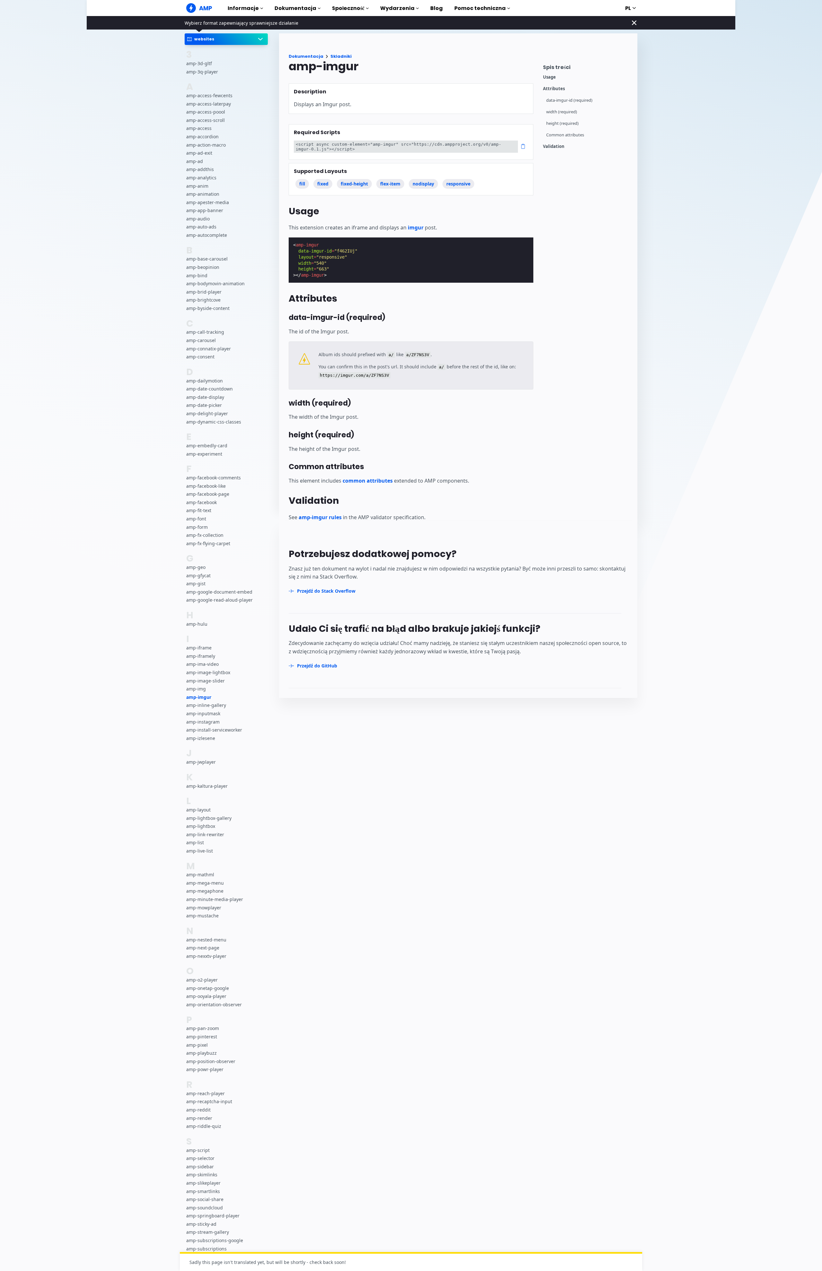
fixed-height (354, 184)
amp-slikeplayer (203, 1183)
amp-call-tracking (205, 332)
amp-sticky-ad (201, 1224)
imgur (416, 227)
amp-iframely (200, 656)
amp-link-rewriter (205, 834)
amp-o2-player (202, 980)
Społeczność (348, 8)
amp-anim (197, 186)
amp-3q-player (202, 72)
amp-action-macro (206, 145)
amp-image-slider (205, 681)
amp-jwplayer (201, 762)
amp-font (196, 519)
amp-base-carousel (207, 259)
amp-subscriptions (206, 1249)
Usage (549, 77)
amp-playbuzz (201, 1053)
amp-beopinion (202, 267)
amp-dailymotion (204, 381)
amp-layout (198, 810)
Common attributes (565, 135)
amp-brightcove (203, 300)
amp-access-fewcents (209, 95)
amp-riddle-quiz (203, 1126)
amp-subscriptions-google (214, 1240)
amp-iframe (199, 648)
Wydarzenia (397, 8)
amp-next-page (202, 948)
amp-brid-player (204, 292)
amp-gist (196, 584)
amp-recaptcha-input (209, 1102)
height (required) (562, 123)
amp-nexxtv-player (206, 956)
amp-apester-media (207, 202)
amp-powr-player (204, 1070)
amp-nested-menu (206, 940)
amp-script (198, 1150)
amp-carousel (201, 340)
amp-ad (194, 161)
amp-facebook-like (206, 486)
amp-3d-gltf (199, 63)
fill (302, 184)
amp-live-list (199, 851)
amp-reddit (198, 1110)
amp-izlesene (200, 738)
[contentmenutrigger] (587, 68)
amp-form (197, 527)
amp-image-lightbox (208, 672)
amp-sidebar (200, 1167)
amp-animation (202, 194)
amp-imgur (198, 697)
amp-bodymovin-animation (215, 284)
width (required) (561, 112)
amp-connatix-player (208, 349)
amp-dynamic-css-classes (213, 422)
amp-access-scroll (205, 120)
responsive (458, 184)
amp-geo (196, 567)
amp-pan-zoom (202, 1029)
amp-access (199, 128)
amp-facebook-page (207, 494)
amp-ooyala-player (206, 996)
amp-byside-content (208, 308)
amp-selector (200, 1158)
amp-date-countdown (209, 389)
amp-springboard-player (213, 1216)
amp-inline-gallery (206, 705)
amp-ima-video (202, 664)
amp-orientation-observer (214, 1004)
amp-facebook (201, 502)
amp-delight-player (207, 413)
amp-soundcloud (204, 1208)
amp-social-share (204, 1199)
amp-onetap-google (207, 988)
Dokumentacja (295, 8)
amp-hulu (196, 624)
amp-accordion (202, 136)
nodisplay (423, 184)
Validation (553, 146)
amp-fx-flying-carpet (208, 543)
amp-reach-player (205, 1093)
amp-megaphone (204, 891)
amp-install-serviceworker (214, 730)
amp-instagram (203, 722)
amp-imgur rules (320, 517)
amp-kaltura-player (207, 786)
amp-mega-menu (205, 883)
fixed (322, 184)
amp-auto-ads (201, 227)
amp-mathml (200, 875)
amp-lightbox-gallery (209, 818)
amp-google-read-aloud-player (219, 600)
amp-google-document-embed (219, 592)
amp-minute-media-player (214, 899)
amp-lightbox (200, 826)
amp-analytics (201, 178)
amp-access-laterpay (208, 104)
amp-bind (196, 275)
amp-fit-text (198, 511)
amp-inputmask (203, 713)
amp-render (199, 1118)
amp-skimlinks (201, 1175)
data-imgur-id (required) (569, 100)
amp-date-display (205, 397)
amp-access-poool (205, 112)
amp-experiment (204, 454)
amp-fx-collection (204, 535)
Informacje (243, 8)
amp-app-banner (204, 211)
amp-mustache (202, 916)
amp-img (196, 689)
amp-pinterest (201, 1037)
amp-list (195, 843)
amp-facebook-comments (213, 478)
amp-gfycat (198, 575)
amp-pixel (197, 1045)
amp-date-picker (204, 405)
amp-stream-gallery (207, 1232)
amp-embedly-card (206, 445)
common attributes (368, 480)
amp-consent (200, 357)
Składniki (341, 56)
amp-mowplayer (203, 908)
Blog (436, 8)
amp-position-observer (210, 1061)
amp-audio (198, 219)
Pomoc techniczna (480, 8)
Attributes (554, 88)
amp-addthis (200, 170)
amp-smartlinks (203, 1191)
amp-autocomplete (206, 235)
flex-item (390, 184)
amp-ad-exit (199, 153)
